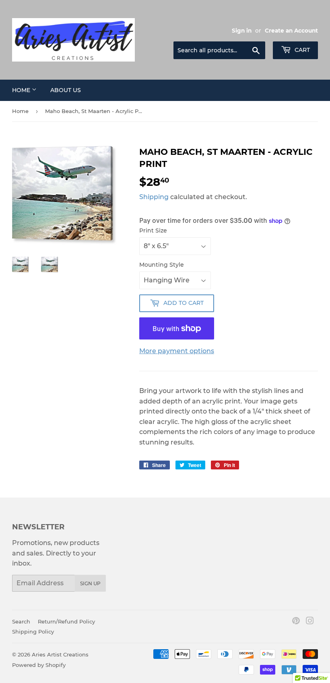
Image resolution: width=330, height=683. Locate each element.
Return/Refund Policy (66, 621)
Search (21, 621)
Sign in (242, 30)
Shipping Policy (33, 631)
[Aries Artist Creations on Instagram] (310, 621)
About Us (65, 90)
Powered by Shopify (39, 665)
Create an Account (291, 30)
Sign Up (90, 583)
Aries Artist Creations (60, 654)
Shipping (154, 197)
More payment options (176, 351)
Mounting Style (161, 264)
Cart (301, 49)
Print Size (153, 230)
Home (22, 90)
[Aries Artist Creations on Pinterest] (296, 621)
